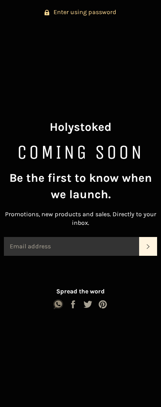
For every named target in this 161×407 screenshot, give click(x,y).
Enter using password (84, 12)
